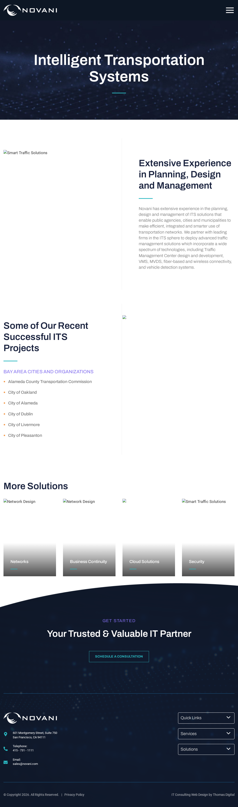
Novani (145, 208)
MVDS (156, 261)
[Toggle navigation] (230, 10)
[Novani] (30, 718)
